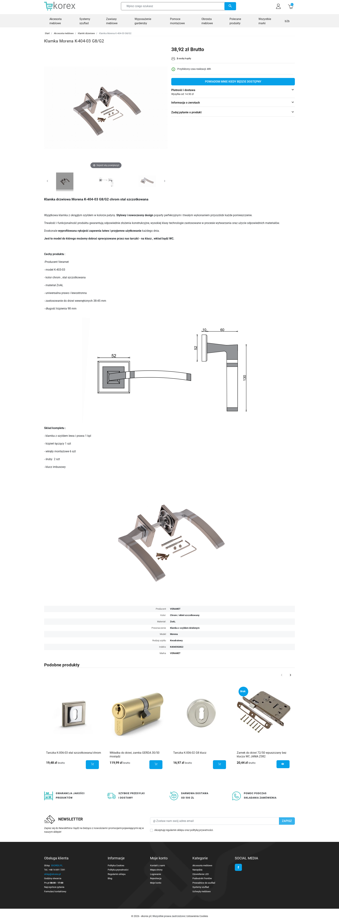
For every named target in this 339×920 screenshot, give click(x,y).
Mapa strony (156, 869)
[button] (290, 6)
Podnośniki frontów (202, 878)
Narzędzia (197, 869)
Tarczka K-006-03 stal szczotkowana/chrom (73, 752)
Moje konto (155, 882)
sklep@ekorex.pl (52, 874)
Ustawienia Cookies (197, 916)
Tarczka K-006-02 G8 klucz (189, 752)
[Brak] (265, 712)
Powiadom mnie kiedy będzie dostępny (233, 81)
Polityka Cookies (116, 865)
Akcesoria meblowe (64, 33)
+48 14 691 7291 (57, 869)
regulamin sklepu (175, 830)
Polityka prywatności (118, 869)
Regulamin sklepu (117, 874)
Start (47, 33)
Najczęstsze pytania (54, 887)
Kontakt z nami (157, 865)
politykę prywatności (201, 830)
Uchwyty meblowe (201, 891)
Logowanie (155, 874)
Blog (110, 878)
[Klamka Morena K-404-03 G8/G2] (64, 181)
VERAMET (175, 653)
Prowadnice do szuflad (203, 882)
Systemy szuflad (200, 887)
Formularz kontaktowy (55, 891)
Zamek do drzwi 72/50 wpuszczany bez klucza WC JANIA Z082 (261, 754)
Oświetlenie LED (200, 874)
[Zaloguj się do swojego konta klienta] (278, 6)
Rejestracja (155, 878)
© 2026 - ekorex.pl (141, 916)
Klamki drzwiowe (86, 33)
